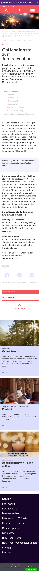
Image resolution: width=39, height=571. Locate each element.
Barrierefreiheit (11, 513)
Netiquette (8, 532)
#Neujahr (6, 282)
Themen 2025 (12, 98)
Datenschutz (9, 508)
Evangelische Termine (10, 297)
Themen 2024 (12, 101)
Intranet (6, 552)
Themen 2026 (12, 94)
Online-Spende (10, 528)
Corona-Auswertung (15, 111)
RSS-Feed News (11, 537)
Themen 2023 (12, 104)
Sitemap (7, 547)
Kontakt (6, 498)
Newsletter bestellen (14, 523)
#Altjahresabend (19, 282)
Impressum (8, 503)
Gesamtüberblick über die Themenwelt (19, 114)
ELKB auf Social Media (16, 107)
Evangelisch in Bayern (8, 6)
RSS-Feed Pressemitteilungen (19, 542)
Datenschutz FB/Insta (14, 518)
